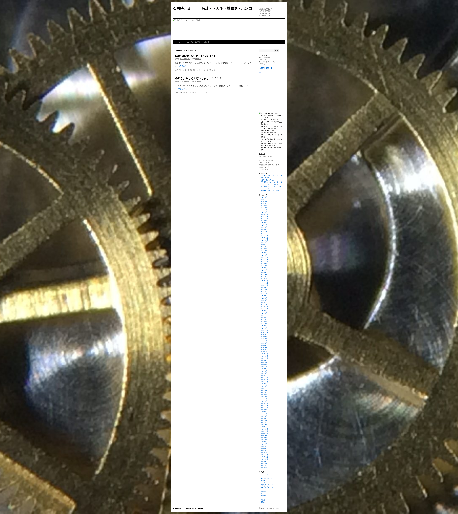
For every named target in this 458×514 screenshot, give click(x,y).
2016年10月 (264, 433)
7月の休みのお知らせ (267, 180)
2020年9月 (264, 334)
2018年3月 (264, 397)
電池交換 (263, 502)
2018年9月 (264, 384)
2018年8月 (264, 386)
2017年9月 (264, 410)
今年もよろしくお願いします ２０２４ (198, 78)
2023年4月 (264, 272)
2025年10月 (264, 218)
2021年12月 (264, 306)
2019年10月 (264, 358)
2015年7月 (264, 465)
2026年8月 (264, 197)
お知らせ (186, 70)
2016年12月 (264, 429)
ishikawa (198, 59)
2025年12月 (264, 214)
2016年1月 (264, 453)
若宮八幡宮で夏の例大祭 (268, 133)
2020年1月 (264, 352)
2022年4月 (264, 298)
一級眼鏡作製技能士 (266, 68)
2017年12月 (264, 403)
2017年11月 (264, 405)
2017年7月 (264, 414)
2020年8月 (264, 337)
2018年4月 (264, 395)
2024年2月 (264, 253)
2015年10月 (264, 459)
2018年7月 (264, 388)
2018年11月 (264, 379)
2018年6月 (264, 390)
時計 (262, 493)
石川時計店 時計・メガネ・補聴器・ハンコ (214, 8)
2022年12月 (264, 281)
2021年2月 (264, 326)
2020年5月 (264, 343)
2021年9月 (264, 311)
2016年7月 (264, 440)
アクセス (186, 42)
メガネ (263, 489)
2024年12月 (264, 236)
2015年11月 (264, 457)
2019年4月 (264, 371)
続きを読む (184, 66)
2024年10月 (264, 240)
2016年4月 (264, 446)
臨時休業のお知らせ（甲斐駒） (271, 190)
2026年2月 (264, 210)
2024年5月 (264, 246)
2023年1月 (264, 279)
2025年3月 (264, 229)
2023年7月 (264, 266)
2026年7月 (264, 199)
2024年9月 (264, 242)
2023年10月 (264, 261)
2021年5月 (264, 319)
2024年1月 (264, 255)
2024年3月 (264, 251)
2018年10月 (264, 382)
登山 (262, 498)
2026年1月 (264, 212)
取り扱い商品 (195, 42)
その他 (185, 92)
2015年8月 (264, 463)
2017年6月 (264, 416)
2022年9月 (264, 287)
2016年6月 (264, 442)
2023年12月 (264, 257)
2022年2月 (264, 302)
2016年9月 (264, 435)
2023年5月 (264, 270)
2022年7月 (264, 291)
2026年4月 (264, 206)
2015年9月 (264, 461)
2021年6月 (264, 317)
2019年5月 (264, 369)
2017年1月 (264, 427)
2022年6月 (264, 294)
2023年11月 (264, 259)
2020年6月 (264, 341)
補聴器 (263, 500)
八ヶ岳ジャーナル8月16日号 (270, 120)
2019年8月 (264, 362)
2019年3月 (264, 373)
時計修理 (206, 42)
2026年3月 (264, 208)
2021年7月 (264, 315)
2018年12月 (264, 377)
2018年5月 (264, 392)
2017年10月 (264, 407)
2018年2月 (264, 399)
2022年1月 (264, 304)
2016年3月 (264, 448)
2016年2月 (264, 450)
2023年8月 (264, 264)
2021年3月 (264, 324)
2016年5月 (264, 444)
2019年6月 (264, 367)
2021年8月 (264, 313)
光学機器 (263, 491)
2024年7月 (264, 244)
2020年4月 (264, 345)
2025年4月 (264, 227)
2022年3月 (264, 300)
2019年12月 (264, 354)
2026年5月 (264, 203)
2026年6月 (264, 201)
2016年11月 (264, 431)
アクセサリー (265, 474)
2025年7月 (264, 225)
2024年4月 (264, 248)
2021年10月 (264, 309)
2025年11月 (264, 216)
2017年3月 (264, 422)
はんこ (263, 483)
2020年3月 (264, 347)
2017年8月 (264, 412)
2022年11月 (264, 283)
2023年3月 (264, 274)
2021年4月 (264, 322)
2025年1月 (264, 233)
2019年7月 (264, 364)
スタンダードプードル (268, 478)
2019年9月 (264, 360)
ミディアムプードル (267, 485)
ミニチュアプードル (267, 487)
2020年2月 (264, 349)
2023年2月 (264, 276)
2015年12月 (264, 455)
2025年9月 (264, 221)
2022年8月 (264, 289)
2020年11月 (264, 332)
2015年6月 (264, 468)
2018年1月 (264, 401)
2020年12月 (264, 330)
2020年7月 (264, 339)
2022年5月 (264, 296)
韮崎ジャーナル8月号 (267, 130)
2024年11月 (264, 238)
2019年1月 (264, 375)
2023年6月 (264, 268)
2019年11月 (264, 356)
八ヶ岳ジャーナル (271, 113)
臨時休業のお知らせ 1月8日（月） (195, 55)
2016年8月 (264, 437)
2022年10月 (264, 285)
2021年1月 (264, 328)
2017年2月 (264, 425)
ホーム (178, 42)
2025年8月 (264, 223)
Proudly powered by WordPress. (270, 508)
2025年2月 (264, 231)
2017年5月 (264, 418)
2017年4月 (264, 420)
